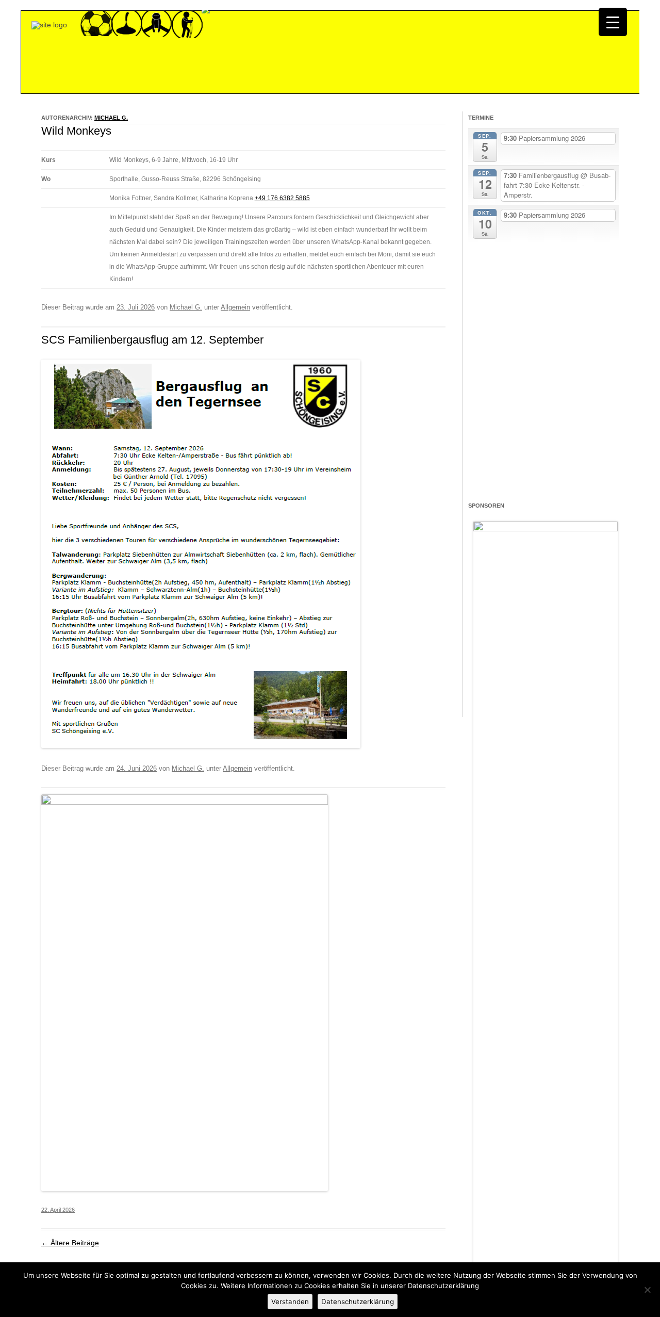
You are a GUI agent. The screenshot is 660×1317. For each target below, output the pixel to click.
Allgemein (235, 307)
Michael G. (111, 118)
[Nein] (647, 1290)
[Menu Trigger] (613, 22)
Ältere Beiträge (70, 1243)
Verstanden (290, 1301)
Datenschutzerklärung (357, 1301)
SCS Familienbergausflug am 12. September (152, 339)
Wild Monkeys (76, 130)
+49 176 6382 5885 (282, 198)
